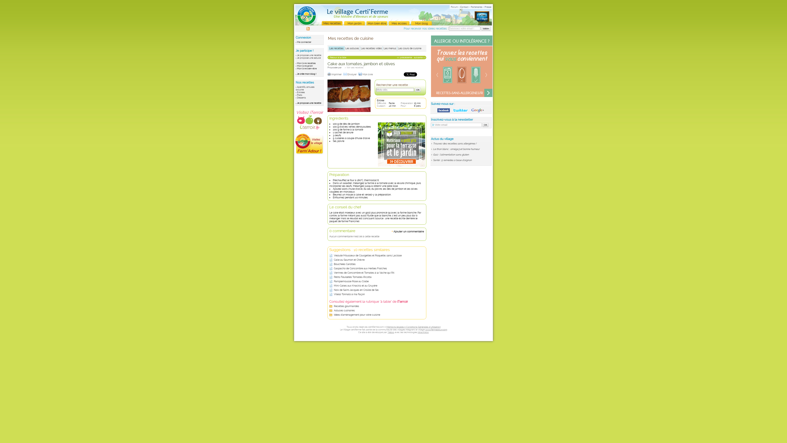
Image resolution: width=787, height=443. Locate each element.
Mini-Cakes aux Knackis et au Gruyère (355, 285)
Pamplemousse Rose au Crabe (351, 281)
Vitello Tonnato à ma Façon (349, 294)
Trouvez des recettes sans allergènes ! (455, 143)
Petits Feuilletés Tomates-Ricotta (353, 277)
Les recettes (336, 48)
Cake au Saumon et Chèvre (349, 259)
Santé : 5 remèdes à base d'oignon (452, 160)
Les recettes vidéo (371, 48)
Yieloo (391, 332)
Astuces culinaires (344, 310)
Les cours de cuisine (409, 48)
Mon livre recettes (306, 63)
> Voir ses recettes (354, 67)
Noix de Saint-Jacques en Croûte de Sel (356, 290)
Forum (454, 7)
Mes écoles (399, 23)
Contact (464, 7)
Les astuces (352, 48)
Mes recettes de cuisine (350, 38)
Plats (299, 95)
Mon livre (367, 74)
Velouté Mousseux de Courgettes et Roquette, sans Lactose (368, 255)
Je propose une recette (309, 55)
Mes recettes (332, 23)
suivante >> (420, 57)
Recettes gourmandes (346, 306)
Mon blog (421, 23)
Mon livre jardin (305, 66)
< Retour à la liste (337, 57)
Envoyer (352, 74)
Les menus (390, 48)
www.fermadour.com (436, 329)
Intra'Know (423, 332)
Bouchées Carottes (345, 264)
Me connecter (304, 42)
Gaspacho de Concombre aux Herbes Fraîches (360, 268)
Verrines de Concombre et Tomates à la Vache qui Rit (364, 272)
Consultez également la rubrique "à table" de (368, 302)
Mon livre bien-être (307, 68)
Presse (487, 7)
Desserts (301, 97)
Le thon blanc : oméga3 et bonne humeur (456, 149)
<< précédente (404, 57)
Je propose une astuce (309, 58)
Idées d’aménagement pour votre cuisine (357, 314)
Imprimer (336, 74)
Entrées (301, 92)
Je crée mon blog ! (306, 74)
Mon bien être (377, 23)
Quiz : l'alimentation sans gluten (451, 154)
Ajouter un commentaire (408, 231)
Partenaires (476, 7)
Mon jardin (355, 23)
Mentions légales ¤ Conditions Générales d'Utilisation (413, 327)
